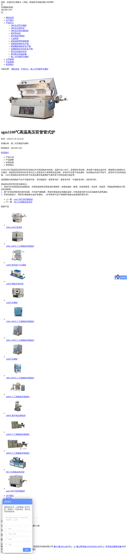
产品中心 (10, 23)
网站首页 (10, 18)
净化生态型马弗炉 (19, 25)
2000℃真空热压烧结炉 (16, 415)
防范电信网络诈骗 (113, 546)
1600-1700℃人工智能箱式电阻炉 (20, 340)
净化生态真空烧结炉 (20, 31)
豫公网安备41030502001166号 (89, 546)
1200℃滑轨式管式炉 (15, 284)
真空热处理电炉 (18, 36)
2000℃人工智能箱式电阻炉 (18, 397)
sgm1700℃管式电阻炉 (23, 199)
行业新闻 (10, 62)
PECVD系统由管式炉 (23, 202)
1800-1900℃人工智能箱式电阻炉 (20, 378)
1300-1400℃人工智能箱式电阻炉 (20, 321)
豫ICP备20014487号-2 (63, 546)
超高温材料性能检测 (20, 41)
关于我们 (10, 20)
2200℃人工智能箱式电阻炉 (18, 434)
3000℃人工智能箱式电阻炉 (18, 453)
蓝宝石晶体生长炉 (19, 51)
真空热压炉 (16, 33)
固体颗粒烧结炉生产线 (21, 46)
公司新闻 (10, 59)
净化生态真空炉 (18, 28)
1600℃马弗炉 (12, 359)
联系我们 (10, 64)
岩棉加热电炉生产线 (20, 44)
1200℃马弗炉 (12, 303)
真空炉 (9, 498)
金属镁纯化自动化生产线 (22, 49)
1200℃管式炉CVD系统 (16, 265)
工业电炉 (15, 38)
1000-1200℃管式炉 (14, 227)
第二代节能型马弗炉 (20, 57)
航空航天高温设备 (19, 54)
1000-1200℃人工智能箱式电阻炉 (20, 246)
